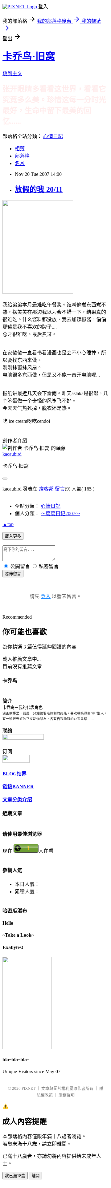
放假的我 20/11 (39, 189)
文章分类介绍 (17, 799)
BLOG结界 (14, 773)
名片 (20, 163)
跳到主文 (12, 73)
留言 (60, 488)
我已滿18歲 (15, 1176)
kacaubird (12, 454)
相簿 (20, 148)
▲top (8, 524)
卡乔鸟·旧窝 (28, 56)
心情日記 (53, 136)
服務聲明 (67, 1095)
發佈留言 (13, 574)
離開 (35, 1176)
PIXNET (28, 1088)
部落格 (22, 156)
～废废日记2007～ (60, 513)
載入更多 (13, 536)
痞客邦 (46, 488)
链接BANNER (18, 786)
